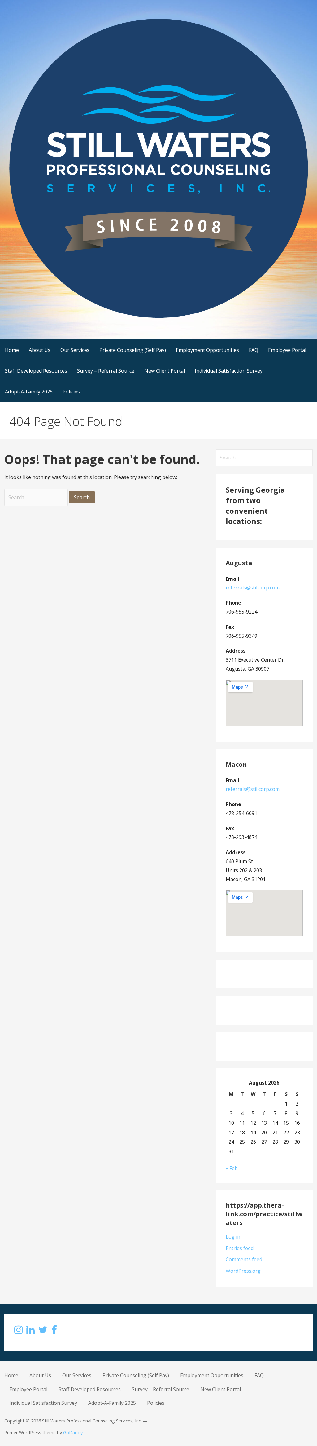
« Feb (232, 1168)
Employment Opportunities (207, 350)
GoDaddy (73, 1432)
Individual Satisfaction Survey (229, 370)
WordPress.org (243, 1270)
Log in (233, 1236)
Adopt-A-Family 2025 (29, 391)
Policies (71, 391)
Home (12, 350)
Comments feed (244, 1259)
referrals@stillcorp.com (253, 587)
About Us (39, 350)
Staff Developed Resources (36, 370)
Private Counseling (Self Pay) (132, 350)
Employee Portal (287, 350)
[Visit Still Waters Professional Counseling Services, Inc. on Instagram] (18, 1331)
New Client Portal (164, 370)
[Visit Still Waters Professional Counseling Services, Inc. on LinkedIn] (30, 1331)
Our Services (74, 350)
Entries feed (240, 1248)
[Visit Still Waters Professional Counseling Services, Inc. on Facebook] (54, 1331)
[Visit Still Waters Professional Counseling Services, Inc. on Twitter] (43, 1331)
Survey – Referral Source (105, 370)
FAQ (253, 350)
